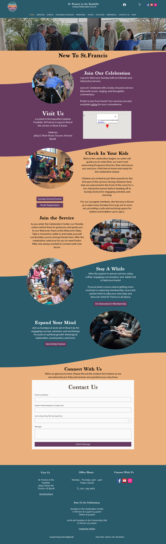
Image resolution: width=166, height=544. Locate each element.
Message (38, 427)
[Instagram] (155, 5)
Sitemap (108, 537)
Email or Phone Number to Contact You (50, 405)
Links (113, 537)
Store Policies (120, 537)
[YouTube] (151, 5)
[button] (41, 14)
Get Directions (46, 494)
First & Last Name (42, 395)
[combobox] (83, 420)
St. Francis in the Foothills (83, 4)
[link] (139, 4)
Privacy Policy (100, 537)
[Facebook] (147, 5)
